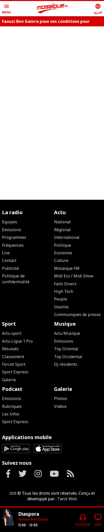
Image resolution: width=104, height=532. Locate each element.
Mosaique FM (67, 268)
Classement (13, 356)
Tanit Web (67, 499)
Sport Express (15, 372)
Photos (60, 398)
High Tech (63, 291)
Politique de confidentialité (16, 278)
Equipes (9, 222)
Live (6, 253)
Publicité (10, 268)
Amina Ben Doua (33, 519)
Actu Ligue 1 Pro (17, 341)
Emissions (11, 229)
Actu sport (11, 333)
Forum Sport (13, 364)
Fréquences (13, 245)
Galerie (9, 380)
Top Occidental (68, 356)
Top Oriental (66, 349)
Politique (62, 245)
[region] (52, 46)
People (60, 299)
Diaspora (28, 514)
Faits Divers (65, 284)
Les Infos (10, 414)
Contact (9, 260)
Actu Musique (67, 333)
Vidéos (60, 406)
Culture (61, 260)
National (62, 222)
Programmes (14, 237)
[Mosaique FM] (52, 8)
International (67, 237)
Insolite (61, 307)
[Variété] (8, 517)
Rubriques (12, 406)
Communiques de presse (77, 314)
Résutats (10, 349)
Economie (63, 253)
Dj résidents (65, 364)
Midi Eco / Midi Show (73, 276)
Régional (62, 229)
